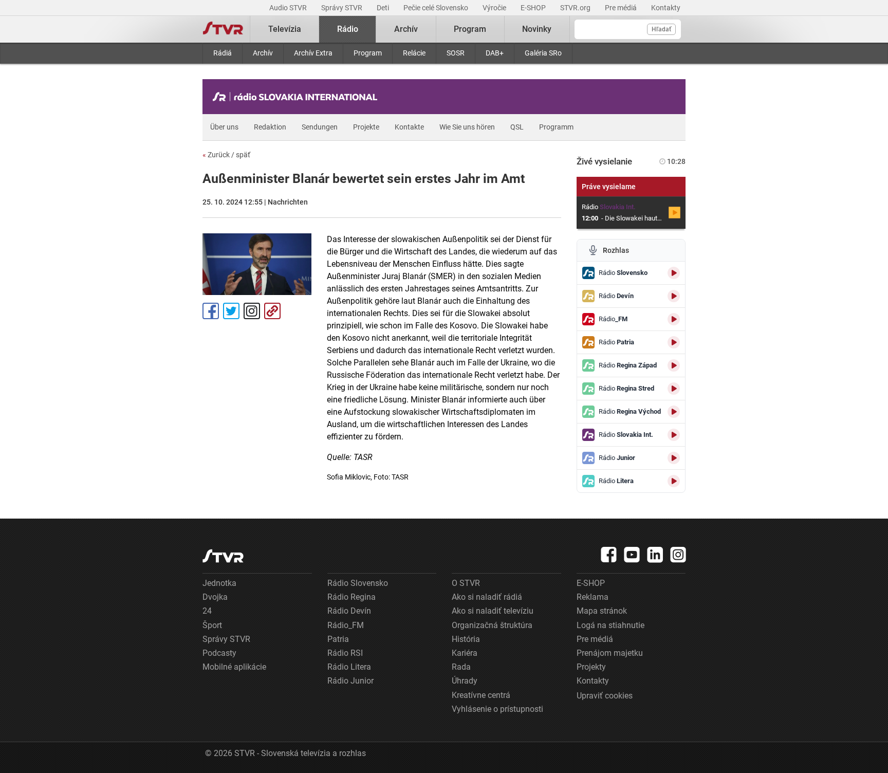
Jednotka (219, 583)
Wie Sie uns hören (467, 127)
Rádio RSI (345, 653)
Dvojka (215, 597)
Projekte (366, 127)
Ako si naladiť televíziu (492, 611)
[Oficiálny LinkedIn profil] (655, 554)
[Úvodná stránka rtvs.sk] (223, 29)
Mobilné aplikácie (234, 667)
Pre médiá (621, 8)
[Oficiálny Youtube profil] (632, 554)
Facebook (210, 311)
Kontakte (409, 127)
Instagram (252, 311)
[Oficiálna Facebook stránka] (609, 554)
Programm (556, 127)
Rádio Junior (350, 681)
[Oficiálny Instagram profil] (678, 554)
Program (368, 53)
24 (207, 611)
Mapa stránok (602, 611)
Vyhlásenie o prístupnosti (497, 709)
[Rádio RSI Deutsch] (297, 96)
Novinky (536, 29)
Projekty (591, 667)
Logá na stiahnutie (610, 625)
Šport (212, 625)
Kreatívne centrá (481, 695)
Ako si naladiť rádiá (487, 597)
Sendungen (320, 127)
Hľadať (661, 29)
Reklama (592, 597)
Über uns (224, 127)
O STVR (466, 583)
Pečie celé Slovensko (436, 8)
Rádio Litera (349, 667)
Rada (461, 667)
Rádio (347, 29)
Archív (263, 53)
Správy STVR (342, 8)
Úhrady (464, 681)
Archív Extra (313, 53)
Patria (338, 639)
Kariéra (464, 653)
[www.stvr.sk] (223, 556)
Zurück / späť (226, 155)
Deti (384, 8)
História (466, 639)
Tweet (231, 311)
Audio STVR (288, 8)
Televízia (284, 29)
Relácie (414, 53)
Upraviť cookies (605, 696)
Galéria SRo (543, 53)
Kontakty (665, 8)
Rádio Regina (351, 597)
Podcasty (219, 653)
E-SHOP (534, 8)
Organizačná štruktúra (492, 625)
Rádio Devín (349, 611)
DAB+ (495, 53)
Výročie (495, 8)
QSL (517, 127)
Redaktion (270, 127)
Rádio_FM (345, 625)
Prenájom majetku (610, 653)
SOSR (456, 53)
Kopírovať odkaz (272, 311)
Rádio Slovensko (357, 583)
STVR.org (576, 8)
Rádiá (222, 53)
